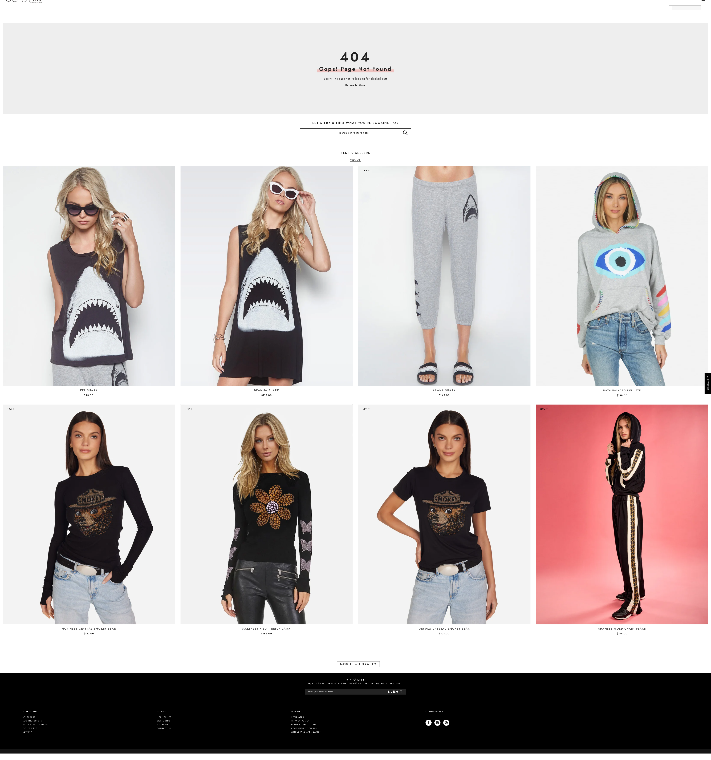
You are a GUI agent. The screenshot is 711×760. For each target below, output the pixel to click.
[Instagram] (437, 723)
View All (355, 160)
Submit (395, 692)
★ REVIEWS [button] (708, 383)
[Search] (405, 132)
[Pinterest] (446, 723)
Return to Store (355, 85)
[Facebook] (428, 723)
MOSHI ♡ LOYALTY (358, 664)
